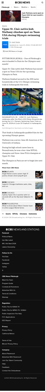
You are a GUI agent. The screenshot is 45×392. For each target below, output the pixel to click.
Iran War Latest (7, 240)
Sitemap (5, 297)
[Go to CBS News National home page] (22, 2)
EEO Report (6, 320)
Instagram (5, 263)
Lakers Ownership (8, 247)
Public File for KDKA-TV (11, 307)
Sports (33, 7)
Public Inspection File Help (12, 313)
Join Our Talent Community (12, 360)
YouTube (5, 256)
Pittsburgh (5, 7)
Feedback (5, 367)
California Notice (8, 333)
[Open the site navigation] (8, 2)
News (16, 7)
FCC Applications (8, 317)
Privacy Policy (7, 330)
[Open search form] (42, 2)
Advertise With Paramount (11, 357)
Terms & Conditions (9, 293)
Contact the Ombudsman (11, 371)
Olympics (23, 214)
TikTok (4, 267)
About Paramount (8, 353)
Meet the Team (7, 280)
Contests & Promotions (10, 287)
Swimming (33, 214)
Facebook (5, 260)
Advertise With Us (8, 290)
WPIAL (15, 214)
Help (4, 364)
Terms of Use (7, 340)
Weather (24, 7)
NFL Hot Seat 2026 (9, 243)
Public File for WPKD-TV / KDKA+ (14, 310)
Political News (7, 236)
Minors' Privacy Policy (10, 344)
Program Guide (7, 283)
